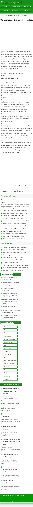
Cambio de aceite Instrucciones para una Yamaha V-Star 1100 (15, 211)
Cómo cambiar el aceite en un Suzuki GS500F (14, 239)
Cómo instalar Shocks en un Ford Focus (14, 252)
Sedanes (6, 370)
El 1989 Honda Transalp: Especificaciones (9, 278)
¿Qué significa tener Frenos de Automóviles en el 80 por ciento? (11, 441)
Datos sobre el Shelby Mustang (9, 428)
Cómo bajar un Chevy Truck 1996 (13, 260)
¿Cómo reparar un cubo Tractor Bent (10, 415)
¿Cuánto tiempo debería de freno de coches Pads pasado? (11, 391)
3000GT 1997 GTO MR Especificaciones (15, 247)
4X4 (5, 327)
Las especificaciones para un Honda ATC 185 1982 (15, 213)
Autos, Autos (20, 498)
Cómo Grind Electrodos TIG (11, 404)
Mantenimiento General (7, 498)
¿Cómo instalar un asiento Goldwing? (14, 186)
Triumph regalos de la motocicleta (8, 289)
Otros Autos (7, 354)
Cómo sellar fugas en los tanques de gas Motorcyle (10, 295)
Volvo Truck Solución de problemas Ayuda (10, 455)
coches (24, 15)
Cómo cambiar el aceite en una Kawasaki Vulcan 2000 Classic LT (10, 301)
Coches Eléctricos (9, 339)
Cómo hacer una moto (8, 307)
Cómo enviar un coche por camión (13, 257)
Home (5, 6)
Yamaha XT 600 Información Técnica (13, 218)
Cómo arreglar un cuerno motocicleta (14, 255)
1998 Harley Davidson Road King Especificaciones (12, 231)
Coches (5, 10)
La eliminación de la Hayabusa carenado (15, 233)
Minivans (6, 345)
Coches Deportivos (9, 373)
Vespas (6, 379)
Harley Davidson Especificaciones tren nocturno (14, 224)
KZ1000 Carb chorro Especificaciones (14, 228)
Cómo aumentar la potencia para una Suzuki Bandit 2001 (16, 226)
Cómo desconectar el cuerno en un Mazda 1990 (15, 265)
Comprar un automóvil (26, 6)
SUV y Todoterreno (9, 364)
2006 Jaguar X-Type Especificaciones (14, 250)
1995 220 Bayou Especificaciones (8, 482)
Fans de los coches (20, 495)
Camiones (7, 376)
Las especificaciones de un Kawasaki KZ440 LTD (16, 221)
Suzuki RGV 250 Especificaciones (13, 191)
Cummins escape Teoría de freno (13, 270)
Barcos (26, 10)
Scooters (6, 367)
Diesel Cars (7, 336)
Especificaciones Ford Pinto (11, 262)
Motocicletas (16, 10)
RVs (5, 357)
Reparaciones (16, 6)
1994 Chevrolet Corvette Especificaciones (15, 267)
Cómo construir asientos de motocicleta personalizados (10, 284)
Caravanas (7, 351)
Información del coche (12, 15)
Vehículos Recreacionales (11, 360)
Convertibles (8, 333)
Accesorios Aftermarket (7, 495)
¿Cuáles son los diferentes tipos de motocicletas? (10, 316)
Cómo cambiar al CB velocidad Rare (13, 236)
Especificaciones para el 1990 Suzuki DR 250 (15, 216)
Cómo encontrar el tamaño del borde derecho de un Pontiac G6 (11, 469)
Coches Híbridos (9, 342)
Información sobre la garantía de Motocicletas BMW (11, 311)
